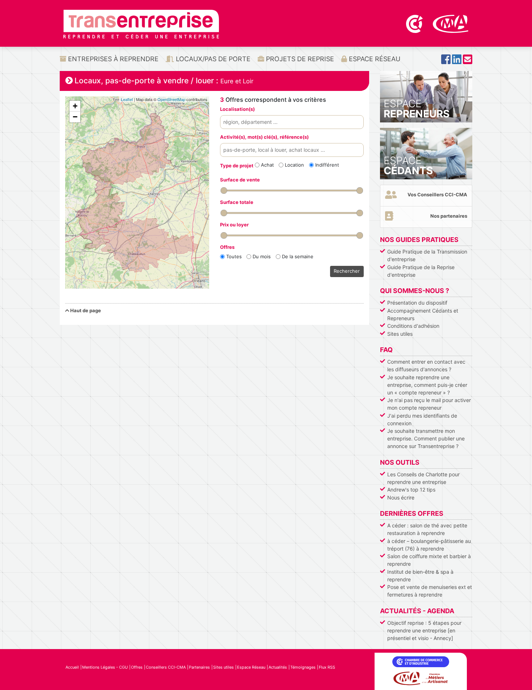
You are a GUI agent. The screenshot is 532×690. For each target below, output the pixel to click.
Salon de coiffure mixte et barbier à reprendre (429, 560)
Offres (137, 667)
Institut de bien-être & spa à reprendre (420, 575)
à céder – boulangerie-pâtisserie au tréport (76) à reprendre (429, 545)
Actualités (278, 667)
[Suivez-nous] (446, 61)
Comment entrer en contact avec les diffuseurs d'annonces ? (426, 365)
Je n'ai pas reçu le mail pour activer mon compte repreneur (429, 404)
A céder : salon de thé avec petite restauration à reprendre (427, 529)
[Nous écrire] (467, 61)
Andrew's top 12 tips (411, 489)
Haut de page (85, 310)
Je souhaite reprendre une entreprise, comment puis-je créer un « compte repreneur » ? (427, 385)
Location (294, 165)
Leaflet (127, 99)
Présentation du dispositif (417, 303)
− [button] (75, 116)
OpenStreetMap (171, 99)
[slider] (223, 190)
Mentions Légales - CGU (105, 667)
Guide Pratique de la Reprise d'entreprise (421, 271)
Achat (267, 165)
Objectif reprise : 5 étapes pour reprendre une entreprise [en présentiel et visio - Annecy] (424, 630)
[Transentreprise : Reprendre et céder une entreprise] (141, 23)
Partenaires (199, 667)
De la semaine (297, 256)
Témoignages (303, 667)
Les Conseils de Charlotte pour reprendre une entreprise (423, 478)
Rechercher (347, 271)
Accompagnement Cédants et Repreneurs (422, 314)
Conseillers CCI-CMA (166, 667)
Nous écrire (400, 497)
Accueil (72, 667)
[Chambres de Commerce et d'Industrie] (415, 23)
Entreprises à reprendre (112, 59)
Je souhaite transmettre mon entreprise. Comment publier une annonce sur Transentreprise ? (426, 438)
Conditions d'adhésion (413, 326)
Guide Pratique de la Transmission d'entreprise (427, 255)
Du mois (262, 256)
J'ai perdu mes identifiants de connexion (422, 419)
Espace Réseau (373, 59)
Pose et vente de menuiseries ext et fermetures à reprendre (429, 591)
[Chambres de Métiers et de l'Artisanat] (451, 23)
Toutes (234, 256)
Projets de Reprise (299, 59)
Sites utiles (400, 334)
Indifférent (327, 165)
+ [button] (75, 105)
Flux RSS (327, 667)
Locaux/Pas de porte (212, 59)
